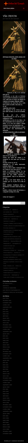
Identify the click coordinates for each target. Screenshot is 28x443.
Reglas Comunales (8, 265)
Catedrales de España (9, 221)
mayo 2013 (6, 313)
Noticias (21, 250)
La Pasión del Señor (9, 245)
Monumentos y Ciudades (9, 250)
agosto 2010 (6, 387)
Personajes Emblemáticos (10, 257)
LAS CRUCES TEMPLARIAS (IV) (11, 290)
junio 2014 (6, 298)
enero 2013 (6, 322)
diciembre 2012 (7, 325)
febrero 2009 (6, 427)
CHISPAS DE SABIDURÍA (9, 288)
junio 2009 (6, 418)
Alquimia (15, 209)
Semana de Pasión (8, 270)
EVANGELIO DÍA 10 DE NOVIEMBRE (13, 292)
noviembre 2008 (7, 433)
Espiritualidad (8, 234)
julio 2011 (5, 362)
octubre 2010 (6, 382)
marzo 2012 (6, 344)
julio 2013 (5, 309)
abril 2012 (5, 342)
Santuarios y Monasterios (10, 268)
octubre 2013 (6, 305)
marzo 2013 (6, 318)
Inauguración (7, 243)
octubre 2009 (6, 409)
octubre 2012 (6, 329)
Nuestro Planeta (7, 252)
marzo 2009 (6, 424)
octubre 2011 (6, 356)
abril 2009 (6, 422)
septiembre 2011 (7, 358)
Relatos (18, 265)
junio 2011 (5, 365)
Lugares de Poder (8, 248)
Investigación (16, 243)
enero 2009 (6, 429)
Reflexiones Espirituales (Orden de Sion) (12, 262)
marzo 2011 (6, 371)
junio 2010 (6, 391)
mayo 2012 (6, 340)
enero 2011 (6, 376)
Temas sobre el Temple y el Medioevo (13, 277)
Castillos (6, 218)
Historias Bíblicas (16, 241)
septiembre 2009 (7, 411)
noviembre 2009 (7, 407)
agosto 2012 (6, 333)
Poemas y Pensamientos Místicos (12, 259)
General (16, 18)
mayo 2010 (6, 393)
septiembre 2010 (7, 384)
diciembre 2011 (7, 351)
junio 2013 (5, 311)
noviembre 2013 (7, 302)
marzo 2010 (6, 398)
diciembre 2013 (7, 300)
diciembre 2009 (7, 404)
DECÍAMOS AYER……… (9, 283)
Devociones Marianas (9, 228)
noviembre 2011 (7, 353)
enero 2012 (6, 349)
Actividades (7, 209)
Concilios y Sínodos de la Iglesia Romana (14, 225)
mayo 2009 (6, 420)
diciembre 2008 (7, 431)
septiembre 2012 (7, 331)
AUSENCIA (6, 285)
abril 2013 (5, 316)
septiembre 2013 (7, 307)
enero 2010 (6, 402)
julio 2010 (5, 389)
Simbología (15, 274)
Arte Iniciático (7, 212)
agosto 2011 (6, 360)
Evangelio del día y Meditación (12, 236)
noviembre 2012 (7, 327)
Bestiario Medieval (8, 214)
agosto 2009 (6, 413)
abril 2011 (5, 369)
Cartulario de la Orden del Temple (12, 216)
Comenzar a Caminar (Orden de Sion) (13, 223)
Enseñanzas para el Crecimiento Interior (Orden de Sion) (12, 231)
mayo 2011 (6, 367)
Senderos (6, 274)
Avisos (15, 212)
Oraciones (17, 252)
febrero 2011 (6, 373)
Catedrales (14, 218)
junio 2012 (5, 338)
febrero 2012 (6, 347)
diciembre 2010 (7, 378)
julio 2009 (5, 415)
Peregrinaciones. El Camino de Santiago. (13, 254)
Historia (6, 241)
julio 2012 (5, 336)
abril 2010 (5, 396)
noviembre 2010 (7, 380)
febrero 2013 (6, 320)
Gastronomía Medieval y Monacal (12, 238)
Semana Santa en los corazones (11, 272)
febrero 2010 (6, 400)
